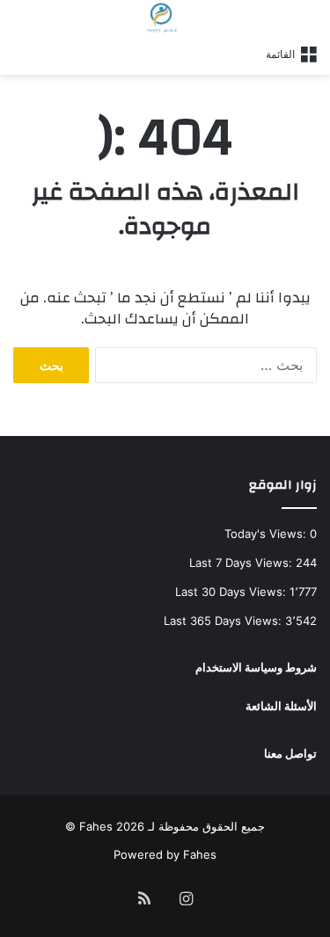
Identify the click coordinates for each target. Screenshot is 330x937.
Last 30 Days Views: (232, 592)
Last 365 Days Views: (224, 621)
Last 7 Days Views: (242, 563)
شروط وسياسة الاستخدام (256, 667)
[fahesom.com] (165, 17)
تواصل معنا (290, 753)
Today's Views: (267, 534)
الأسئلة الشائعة (281, 706)
